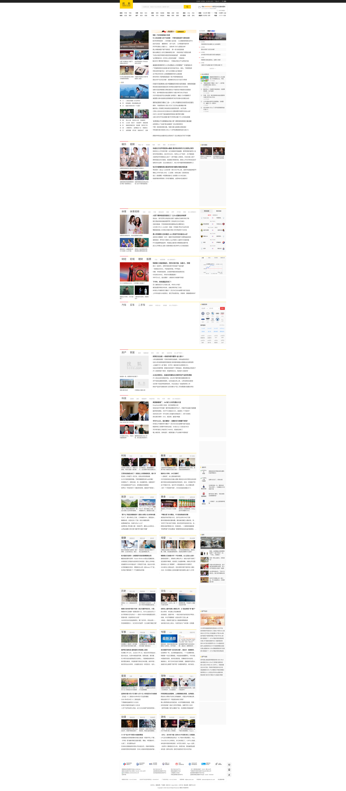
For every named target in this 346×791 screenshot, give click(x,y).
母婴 (177, 13)
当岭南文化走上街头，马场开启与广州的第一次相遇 (177, 623)
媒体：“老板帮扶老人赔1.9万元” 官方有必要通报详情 (169, 105)
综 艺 (122, 130)
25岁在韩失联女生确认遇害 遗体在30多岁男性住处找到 (178, 479)
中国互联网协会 (181, 764)
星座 (123, 675)
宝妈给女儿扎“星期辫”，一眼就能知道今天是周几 (176, 564)
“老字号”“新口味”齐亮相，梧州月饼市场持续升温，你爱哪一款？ (181, 523)
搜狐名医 (142, 538)
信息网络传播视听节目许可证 (197, 773)
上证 (203, 257)
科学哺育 (182, 538)
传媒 (180, 632)
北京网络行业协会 (155, 764)
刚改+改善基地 (208, 387)
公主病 (128, 122)
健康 (177, 15)
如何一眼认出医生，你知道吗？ (217, 558)
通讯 (137, 398)
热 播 (122, 120)
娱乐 (124, 144)
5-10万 (203, 328)
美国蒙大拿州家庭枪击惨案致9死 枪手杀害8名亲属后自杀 (171, 98)
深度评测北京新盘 (221, 387)
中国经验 (181, 58)
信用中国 (124, 774)
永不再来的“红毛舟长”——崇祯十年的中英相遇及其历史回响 (140, 614)
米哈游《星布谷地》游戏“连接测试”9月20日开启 (176, 749)
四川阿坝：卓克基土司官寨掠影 (171, 611)
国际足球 (161, 212)
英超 (141, 13)
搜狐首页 (126, 4)
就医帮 (152, 538)
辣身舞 (138, 125)
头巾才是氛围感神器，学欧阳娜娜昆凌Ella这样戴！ (137, 479)
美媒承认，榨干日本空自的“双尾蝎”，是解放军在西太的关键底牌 (181, 661)
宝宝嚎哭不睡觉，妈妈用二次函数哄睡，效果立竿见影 (178, 561)
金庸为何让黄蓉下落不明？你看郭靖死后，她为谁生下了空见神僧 (182, 664)
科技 (124, 398)
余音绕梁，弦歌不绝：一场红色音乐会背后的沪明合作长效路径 (181, 614)
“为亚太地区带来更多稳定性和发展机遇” (165, 55)
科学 (163, 398)
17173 (221, 15)
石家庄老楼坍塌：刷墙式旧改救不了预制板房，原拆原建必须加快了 (174, 368)
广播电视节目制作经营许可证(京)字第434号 (200, 771)
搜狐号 (203, 467)
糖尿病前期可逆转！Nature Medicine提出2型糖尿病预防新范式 (141, 558)
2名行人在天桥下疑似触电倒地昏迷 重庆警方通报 (168, 114)
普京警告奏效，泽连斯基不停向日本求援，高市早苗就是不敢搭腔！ (142, 661)
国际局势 (132, 632)
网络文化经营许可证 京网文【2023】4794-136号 (134, 771)
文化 (188, 13)
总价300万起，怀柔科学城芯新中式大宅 (211, 667)
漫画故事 (132, 717)
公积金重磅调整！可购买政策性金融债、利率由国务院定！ (171, 359)
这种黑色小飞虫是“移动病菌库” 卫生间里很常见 (168, 124)
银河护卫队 (144, 125)
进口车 (209, 331)
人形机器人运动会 (170, 41)
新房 (141, 15)
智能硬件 (144, 398)
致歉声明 (192, 632)
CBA (149, 212)
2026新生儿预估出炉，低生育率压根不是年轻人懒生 (177, 567)
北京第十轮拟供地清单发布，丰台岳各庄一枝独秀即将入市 (171, 384)
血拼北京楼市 (208, 381)
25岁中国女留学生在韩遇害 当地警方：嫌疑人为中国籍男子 (172, 95)
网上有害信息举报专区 (219, 26)
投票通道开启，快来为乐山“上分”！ (132, 523)
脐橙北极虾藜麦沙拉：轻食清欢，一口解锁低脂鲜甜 (177, 526)
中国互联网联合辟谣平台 (177, 774)
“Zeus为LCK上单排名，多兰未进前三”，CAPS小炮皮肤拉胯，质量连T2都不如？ (187, 740)
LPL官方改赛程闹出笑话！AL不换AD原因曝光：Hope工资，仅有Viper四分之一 (186, 737)
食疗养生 (182, 497)
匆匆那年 (139, 122)
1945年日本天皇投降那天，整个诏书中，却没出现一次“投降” (140, 620)
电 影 (122, 125)
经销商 (165, 305)
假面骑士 (145, 128)
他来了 (133, 122)
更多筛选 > (222, 325)
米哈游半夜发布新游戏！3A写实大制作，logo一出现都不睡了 (180, 743)
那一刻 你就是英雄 (178, 49)
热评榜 (205, 15)
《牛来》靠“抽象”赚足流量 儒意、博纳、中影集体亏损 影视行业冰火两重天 (145, 740)
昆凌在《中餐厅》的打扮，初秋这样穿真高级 (135, 476)
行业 (156, 259)
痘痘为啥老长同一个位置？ (133, 105)
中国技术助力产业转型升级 (180, 61)
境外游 (142, 497)
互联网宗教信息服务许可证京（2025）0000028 (201, 774)
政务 (224, 15)
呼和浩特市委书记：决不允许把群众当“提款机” (167, 71)
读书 (180, 591)
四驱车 (203, 331)
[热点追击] (212, 31)
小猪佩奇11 (129, 128)
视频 (157, 13)
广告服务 (163, 785)
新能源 (162, 15)
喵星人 (181, 676)
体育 (124, 211)
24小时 (205, 13)
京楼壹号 (207, 385)
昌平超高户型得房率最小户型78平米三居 (211, 636)
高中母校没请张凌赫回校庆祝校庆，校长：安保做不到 (178, 482)
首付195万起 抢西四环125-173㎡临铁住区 (212, 643)
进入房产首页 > (178, 353)
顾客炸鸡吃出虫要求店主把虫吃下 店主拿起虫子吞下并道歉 (172, 135)
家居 (146, 15)
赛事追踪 (192, 717)
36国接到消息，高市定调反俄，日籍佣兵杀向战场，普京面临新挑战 (182, 658)
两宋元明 (152, 591)
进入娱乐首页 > (172, 144)
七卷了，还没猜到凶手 (128, 743)
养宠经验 (171, 676)
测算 (131, 676)
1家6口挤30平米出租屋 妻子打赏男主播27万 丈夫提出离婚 (171, 117)
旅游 (173, 13)
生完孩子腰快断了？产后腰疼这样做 (132, 570)
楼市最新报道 (220, 382)
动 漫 (122, 128)
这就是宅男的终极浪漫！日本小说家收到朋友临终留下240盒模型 (142, 749)
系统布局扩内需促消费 (184, 52)
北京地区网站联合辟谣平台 (159, 773)
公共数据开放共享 (183, 44)
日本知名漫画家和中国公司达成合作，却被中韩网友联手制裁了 (141, 746)
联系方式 (168, 785)
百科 (157, 353)
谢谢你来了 (141, 130)
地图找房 (145, 353)
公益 (224, 13)
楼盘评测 (219, 385)
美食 (163, 496)
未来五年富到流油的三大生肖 (130, 705)
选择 (146, 130)
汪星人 (192, 676)
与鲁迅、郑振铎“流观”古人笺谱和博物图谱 (174, 620)
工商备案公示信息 (175, 773)
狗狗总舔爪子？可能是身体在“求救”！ (173, 699)
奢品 (151, 456)
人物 (141, 456)
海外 (162, 353)
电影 (153, 144)
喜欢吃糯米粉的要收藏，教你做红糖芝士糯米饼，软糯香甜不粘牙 (182, 520)
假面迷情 (145, 122)
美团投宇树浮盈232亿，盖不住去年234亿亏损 (175, 517)
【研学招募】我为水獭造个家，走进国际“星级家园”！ (178, 708)
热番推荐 (152, 717)
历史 (193, 13)
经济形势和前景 (158, 41)
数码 (168, 398)
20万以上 (222, 328)
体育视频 (134, 211)
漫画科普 (142, 717)
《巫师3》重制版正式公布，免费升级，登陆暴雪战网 (178, 746)
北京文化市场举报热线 (194, 764)
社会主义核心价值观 (219, 21)
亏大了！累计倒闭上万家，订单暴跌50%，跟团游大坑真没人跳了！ (142, 517)
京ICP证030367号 (157, 769)
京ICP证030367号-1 (176, 769)
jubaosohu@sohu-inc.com (208, 779)
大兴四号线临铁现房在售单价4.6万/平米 (211, 628)
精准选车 (222, 331)
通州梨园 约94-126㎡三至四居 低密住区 (211, 662)
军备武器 (142, 632)
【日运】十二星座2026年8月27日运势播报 (134, 696)
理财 (130, 15)
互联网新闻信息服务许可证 (159, 771)
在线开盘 (169, 353)
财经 (124, 259)
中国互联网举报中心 (129, 764)
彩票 (209, 15)
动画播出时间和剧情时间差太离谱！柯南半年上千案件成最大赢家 (142, 737)
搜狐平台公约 (192, 785)
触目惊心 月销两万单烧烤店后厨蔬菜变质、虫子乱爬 (169, 108)
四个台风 (172, 44)
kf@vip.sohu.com (189, 779)
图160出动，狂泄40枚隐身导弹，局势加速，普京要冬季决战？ (141, 655)
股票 (149, 259)
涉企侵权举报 (221, 779)
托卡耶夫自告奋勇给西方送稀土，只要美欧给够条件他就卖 (140, 658)
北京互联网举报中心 (142, 764)
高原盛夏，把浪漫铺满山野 (133, 103)
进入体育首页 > (192, 212)
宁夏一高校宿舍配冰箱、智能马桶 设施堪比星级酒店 (169, 127)
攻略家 (152, 497)
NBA (146, 13)
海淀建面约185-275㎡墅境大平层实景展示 (212, 670)
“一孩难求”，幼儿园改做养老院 (170, 476)
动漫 (188, 15)
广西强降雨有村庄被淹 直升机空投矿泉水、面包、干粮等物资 (172, 68)
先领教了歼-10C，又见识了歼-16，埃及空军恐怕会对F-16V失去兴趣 (143, 653)
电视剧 (162, 13)
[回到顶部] (229, 780)
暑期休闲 (165, 44)
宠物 (163, 675)
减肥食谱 (192, 497)
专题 (130, 13)
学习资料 (192, 456)
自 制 (122, 122)
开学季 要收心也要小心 (160, 46)
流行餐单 (171, 497)
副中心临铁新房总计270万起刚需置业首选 (212, 646)
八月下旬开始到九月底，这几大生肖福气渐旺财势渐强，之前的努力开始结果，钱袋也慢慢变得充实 (153, 708)
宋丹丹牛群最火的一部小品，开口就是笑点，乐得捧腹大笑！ (217, 580)
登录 (225, 1)
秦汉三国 (132, 591)
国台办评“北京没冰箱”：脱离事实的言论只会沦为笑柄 (170, 79)
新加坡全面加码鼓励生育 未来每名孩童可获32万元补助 (170, 87)
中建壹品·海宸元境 (204, 364)
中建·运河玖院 (216, 375)
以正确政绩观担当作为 (185, 41)
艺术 (191, 591)
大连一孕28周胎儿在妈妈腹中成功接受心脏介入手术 (177, 570)
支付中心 (152, 785)
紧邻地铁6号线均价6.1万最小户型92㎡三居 (212, 630)
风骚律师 (142, 120)
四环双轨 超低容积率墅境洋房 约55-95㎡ (211, 659)
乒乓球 (178, 212)
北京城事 (202, 31)
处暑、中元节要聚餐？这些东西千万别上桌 (174, 617)
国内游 (131, 497)
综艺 (158, 144)
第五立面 (128, 120)
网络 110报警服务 (167, 764)
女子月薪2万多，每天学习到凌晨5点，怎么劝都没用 (177, 485)
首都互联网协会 (208, 764)
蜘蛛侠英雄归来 (130, 125)
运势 (141, 676)
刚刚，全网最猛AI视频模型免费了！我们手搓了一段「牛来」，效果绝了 (217, 552)
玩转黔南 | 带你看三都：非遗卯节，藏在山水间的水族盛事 (139, 526)
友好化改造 (156, 44)
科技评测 (151, 398)
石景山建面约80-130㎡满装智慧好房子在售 (212, 648)
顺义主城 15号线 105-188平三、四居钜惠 (212, 665)
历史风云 (152, 632)
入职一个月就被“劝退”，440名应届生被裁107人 (176, 488)
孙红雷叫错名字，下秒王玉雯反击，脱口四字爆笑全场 (217, 572)
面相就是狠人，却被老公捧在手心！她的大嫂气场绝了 (178, 558)
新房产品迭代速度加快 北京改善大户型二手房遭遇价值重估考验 (173, 386)
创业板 (216, 257)
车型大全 (157, 305)
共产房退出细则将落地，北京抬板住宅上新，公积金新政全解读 (173, 381)
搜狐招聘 (158, 785)
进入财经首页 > (171, 259)
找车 (222, 308)
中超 (154, 212)
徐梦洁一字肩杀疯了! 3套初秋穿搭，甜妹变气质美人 (137, 488)
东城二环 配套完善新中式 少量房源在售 (211, 641)
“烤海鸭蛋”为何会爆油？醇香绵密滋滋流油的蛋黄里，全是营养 (181, 529)
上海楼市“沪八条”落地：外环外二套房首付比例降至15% (170, 365)
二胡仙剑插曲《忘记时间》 (133, 100)
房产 (124, 352)
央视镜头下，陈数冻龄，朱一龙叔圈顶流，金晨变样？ (138, 482)
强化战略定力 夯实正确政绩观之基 (164, 52)
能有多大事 (135, 120)
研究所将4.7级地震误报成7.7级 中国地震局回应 (168, 77)
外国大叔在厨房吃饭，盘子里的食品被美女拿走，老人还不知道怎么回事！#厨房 (217, 566)
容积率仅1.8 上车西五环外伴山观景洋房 (211, 672)
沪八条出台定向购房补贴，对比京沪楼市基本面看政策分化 (171, 378)
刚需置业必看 (208, 382)
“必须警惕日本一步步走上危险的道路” (165, 58)
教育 (173, 15)
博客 (209, 13)
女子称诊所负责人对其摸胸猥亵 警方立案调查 (167, 74)
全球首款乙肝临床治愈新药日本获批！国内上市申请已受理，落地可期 (143, 561)
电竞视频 (171, 717)
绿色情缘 (183, 55)
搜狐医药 (132, 538)
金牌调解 (128, 130)
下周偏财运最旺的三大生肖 (129, 702)
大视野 (221, 13)
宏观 (125, 15)
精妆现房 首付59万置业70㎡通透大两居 (211, 675)
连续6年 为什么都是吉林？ (177, 46)
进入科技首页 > (176, 398)
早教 (170, 538)
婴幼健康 (192, 538)
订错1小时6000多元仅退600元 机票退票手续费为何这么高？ (172, 111)
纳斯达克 (222, 257)
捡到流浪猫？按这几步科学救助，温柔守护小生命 (177, 705)
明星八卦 (140, 144)
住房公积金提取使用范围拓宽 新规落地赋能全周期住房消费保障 (173, 362)
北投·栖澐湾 (216, 364)
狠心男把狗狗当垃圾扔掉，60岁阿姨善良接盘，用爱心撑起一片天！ (182, 702)
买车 (157, 15)
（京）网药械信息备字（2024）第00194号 (200, 769)
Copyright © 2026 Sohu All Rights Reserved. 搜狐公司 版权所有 (173, 787)
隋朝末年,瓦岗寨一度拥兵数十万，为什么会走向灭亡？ (138, 611)
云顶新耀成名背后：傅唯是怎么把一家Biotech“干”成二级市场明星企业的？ (145, 567)
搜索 (222, 390)
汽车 (124, 305)
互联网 (132, 398)
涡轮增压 (216, 331)
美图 (164, 144)
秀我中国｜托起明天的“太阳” (130, 617)
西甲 (172, 212)
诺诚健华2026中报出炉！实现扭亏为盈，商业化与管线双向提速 (141, 564)
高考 (170, 456)
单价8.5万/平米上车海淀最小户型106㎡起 (212, 633)
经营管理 (162, 259)
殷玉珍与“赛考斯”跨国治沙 (161, 61)
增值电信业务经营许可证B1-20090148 (131, 769)
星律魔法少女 (138, 128)
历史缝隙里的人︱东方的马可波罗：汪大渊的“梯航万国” (139, 623)
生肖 (151, 676)
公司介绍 (181, 785)
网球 (184, 212)
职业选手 (182, 717)
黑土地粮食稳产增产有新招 (161, 49)
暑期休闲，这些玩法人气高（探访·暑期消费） (135, 520)
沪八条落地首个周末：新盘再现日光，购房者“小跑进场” (170, 371)
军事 (125, 13)
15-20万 (216, 328)
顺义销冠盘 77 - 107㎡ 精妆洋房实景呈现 (212, 638)
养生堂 (134, 130)
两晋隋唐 (142, 591)
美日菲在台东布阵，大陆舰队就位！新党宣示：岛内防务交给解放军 (142, 664)
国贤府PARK (203, 375)
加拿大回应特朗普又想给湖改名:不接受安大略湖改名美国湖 (172, 89)
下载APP (216, 1)
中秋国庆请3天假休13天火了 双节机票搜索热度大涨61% (171, 130)
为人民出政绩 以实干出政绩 (161, 38)
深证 (209, 257)
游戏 (193, 15)
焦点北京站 (220, 381)
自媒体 (151, 305)
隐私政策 (186, 785)
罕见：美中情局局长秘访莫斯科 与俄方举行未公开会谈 (170, 92)
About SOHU (174, 785)
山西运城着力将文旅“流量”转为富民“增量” (134, 529)
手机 (158, 398)
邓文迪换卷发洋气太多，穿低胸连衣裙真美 (135, 485)
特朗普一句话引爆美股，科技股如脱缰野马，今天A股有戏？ (180, 655)
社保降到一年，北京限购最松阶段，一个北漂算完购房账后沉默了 (182, 653)
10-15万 (209, 328)
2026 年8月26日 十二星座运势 (131, 699)
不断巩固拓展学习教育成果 (181, 38)
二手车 (141, 305)
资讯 (152, 353)
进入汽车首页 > (173, 305)
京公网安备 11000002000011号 (131, 773)
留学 (180, 456)
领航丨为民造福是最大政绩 (161, 35)
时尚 (123, 455)
